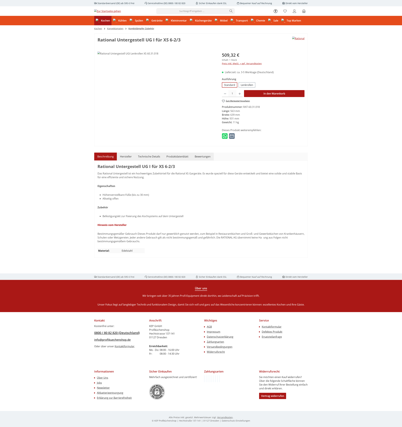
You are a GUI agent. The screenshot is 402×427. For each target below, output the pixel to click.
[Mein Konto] (294, 11)
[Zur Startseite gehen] (107, 11)
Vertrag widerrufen (272, 396)
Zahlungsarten (215, 341)
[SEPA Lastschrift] (219, 378)
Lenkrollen (247, 85)
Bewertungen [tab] (203, 156)
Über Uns (102, 377)
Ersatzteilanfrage (272, 336)
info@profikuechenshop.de (112, 340)
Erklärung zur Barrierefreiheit (114, 398)
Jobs (99, 382)
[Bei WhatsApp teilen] (224, 136)
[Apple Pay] (215, 378)
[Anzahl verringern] (225, 93)
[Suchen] (231, 11)
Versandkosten (225, 417)
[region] (156, 85)
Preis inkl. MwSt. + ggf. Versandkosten (242, 63)
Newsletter (103, 387)
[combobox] (192, 11)
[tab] (105, 156)
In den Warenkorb (274, 93)
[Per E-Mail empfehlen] (231, 136)
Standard (229, 85)
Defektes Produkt (272, 331)
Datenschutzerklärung (220, 336)
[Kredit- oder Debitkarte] (217, 378)
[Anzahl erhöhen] (239, 93)
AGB (209, 326)
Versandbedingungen (219, 347)
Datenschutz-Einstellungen (236, 420)
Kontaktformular (124, 346)
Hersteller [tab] (126, 156)
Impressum (213, 331)
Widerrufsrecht (216, 352)
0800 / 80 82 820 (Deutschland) (117, 333)
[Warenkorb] (304, 11)
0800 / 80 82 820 (176, 3)
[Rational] (298, 38)
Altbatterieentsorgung (110, 393)
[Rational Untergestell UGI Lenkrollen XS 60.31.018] (156, 85)
